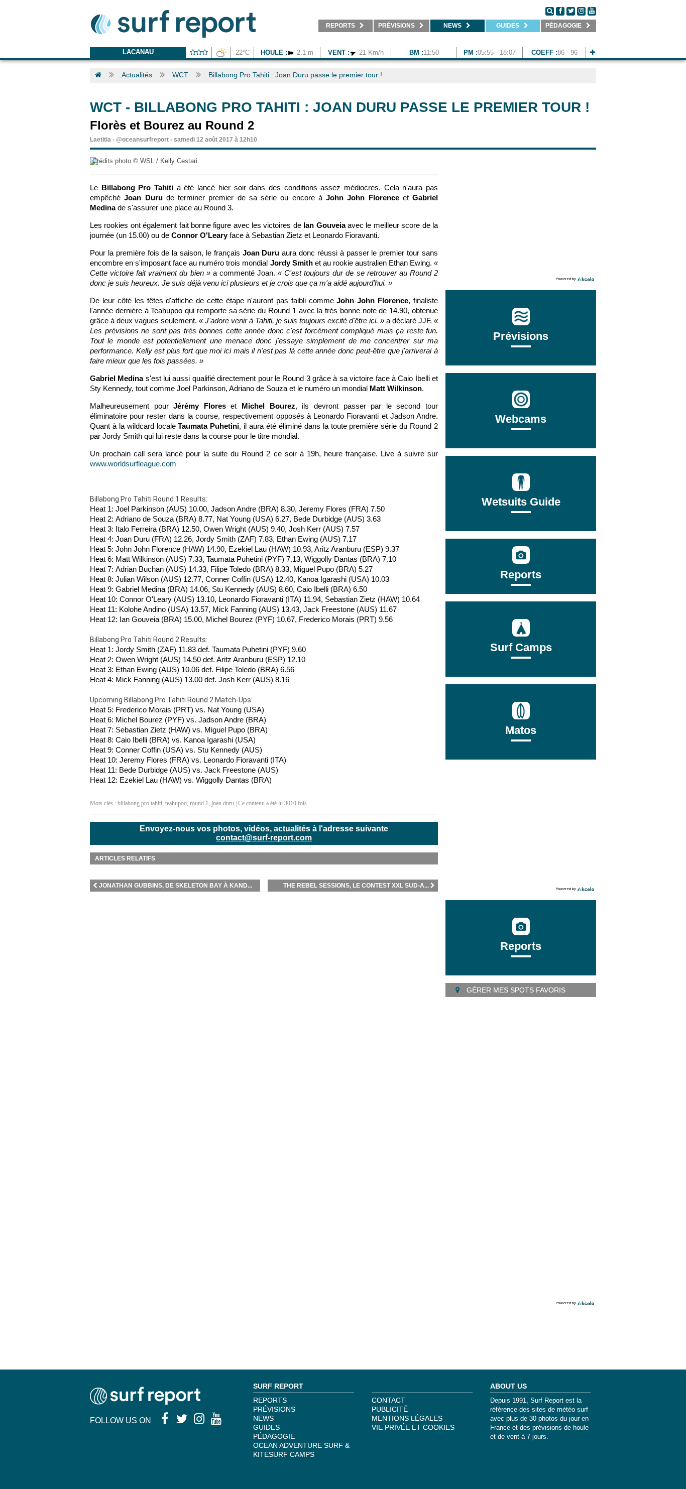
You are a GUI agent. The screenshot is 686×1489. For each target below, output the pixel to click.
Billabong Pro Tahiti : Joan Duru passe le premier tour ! (295, 75)
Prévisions (274, 1409)
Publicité (390, 1409)
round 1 (199, 803)
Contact (388, 1400)
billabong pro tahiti (140, 803)
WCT (180, 75)
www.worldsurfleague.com (133, 463)
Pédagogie (274, 1436)
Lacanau (138, 52)
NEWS (263, 1418)
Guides (266, 1427)
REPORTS (270, 1400)
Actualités (137, 75)
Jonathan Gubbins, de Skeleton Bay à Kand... (175, 885)
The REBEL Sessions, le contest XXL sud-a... (356, 885)
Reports (520, 574)
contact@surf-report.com (264, 837)
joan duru (222, 803)
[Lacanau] (592, 52)
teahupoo (176, 803)
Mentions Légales (407, 1418)
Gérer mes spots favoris (515, 990)
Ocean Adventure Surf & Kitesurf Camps (301, 1449)
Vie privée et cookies (413, 1427)
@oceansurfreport (142, 139)
